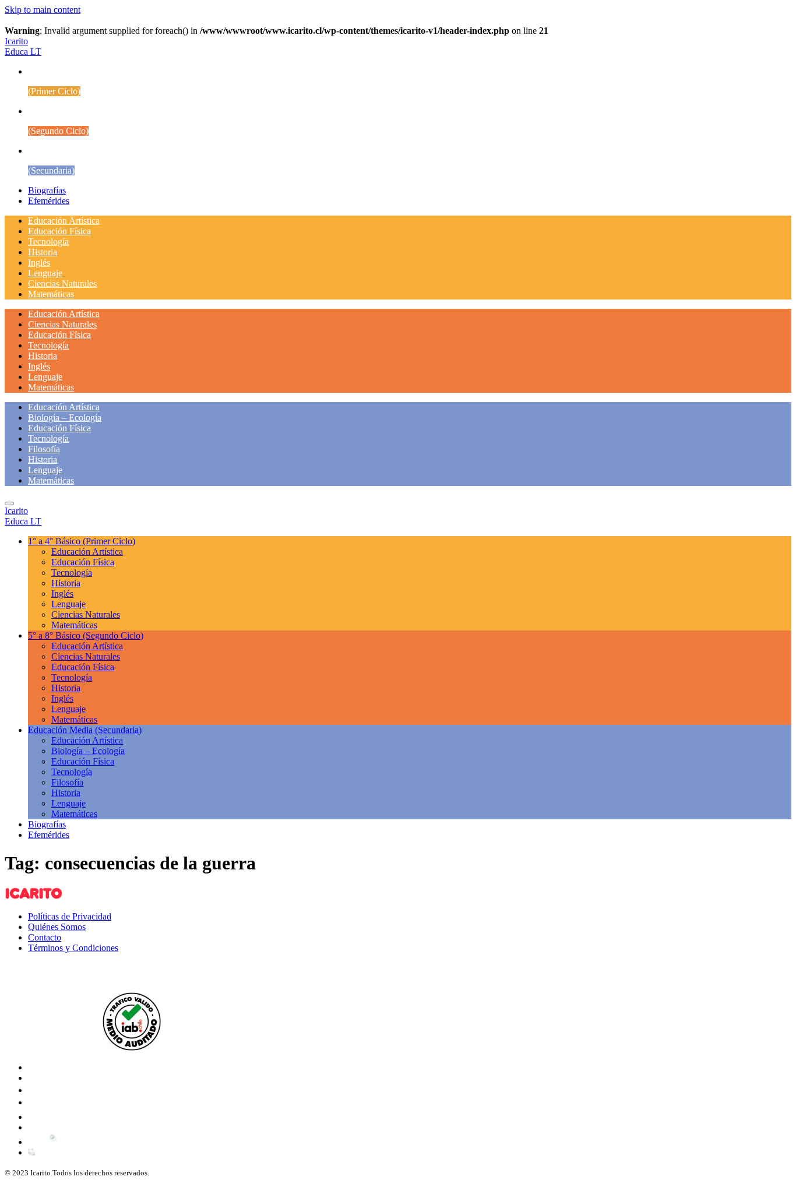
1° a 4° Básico (81, 541)
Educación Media (85, 730)
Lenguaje (45, 273)
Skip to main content (42, 10)
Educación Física (59, 231)
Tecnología (48, 241)
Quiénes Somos (57, 927)
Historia (42, 252)
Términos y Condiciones (73, 948)
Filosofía (44, 449)
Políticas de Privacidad (69, 916)
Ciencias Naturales (62, 283)
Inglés (39, 262)
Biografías (47, 190)
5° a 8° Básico (85, 635)
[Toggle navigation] (9, 503)
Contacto (44, 937)
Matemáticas (51, 294)
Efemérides (48, 201)
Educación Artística (64, 221)
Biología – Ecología (64, 417)
